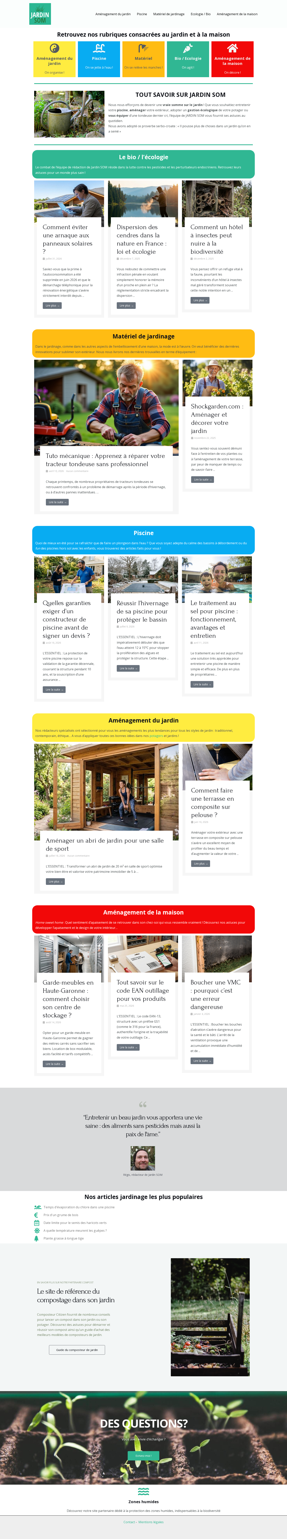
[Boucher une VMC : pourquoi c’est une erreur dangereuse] (217, 958)
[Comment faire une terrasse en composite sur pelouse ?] (217, 766)
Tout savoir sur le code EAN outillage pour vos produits (143, 991)
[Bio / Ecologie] (188, 48)
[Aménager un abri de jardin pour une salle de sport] (106, 792)
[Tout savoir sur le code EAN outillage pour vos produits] (143, 958)
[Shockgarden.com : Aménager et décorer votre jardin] (217, 383)
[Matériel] (143, 48)
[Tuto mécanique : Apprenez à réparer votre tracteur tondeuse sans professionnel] (106, 407)
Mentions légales (151, 1522)
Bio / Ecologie (188, 58)
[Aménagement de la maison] (232, 48)
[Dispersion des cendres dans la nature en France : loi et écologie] (143, 203)
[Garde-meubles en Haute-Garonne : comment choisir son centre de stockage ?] (69, 959)
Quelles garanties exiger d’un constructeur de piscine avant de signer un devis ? (67, 619)
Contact (129, 1522)
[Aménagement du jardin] (54, 48)
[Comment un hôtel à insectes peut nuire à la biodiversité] (217, 203)
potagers (156, 736)
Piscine (99, 58)
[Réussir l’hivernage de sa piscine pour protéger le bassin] (143, 579)
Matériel (143, 58)
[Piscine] (99, 48)
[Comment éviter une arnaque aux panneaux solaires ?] (69, 203)
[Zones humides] (143, 1491)
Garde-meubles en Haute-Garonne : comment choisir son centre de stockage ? (68, 999)
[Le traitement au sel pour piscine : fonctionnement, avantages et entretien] (217, 579)
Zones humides (143, 1501)
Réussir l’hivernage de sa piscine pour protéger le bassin (143, 611)
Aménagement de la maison (232, 61)
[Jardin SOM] (40, 13)
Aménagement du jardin (55, 61)
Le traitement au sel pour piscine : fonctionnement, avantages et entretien (214, 619)
